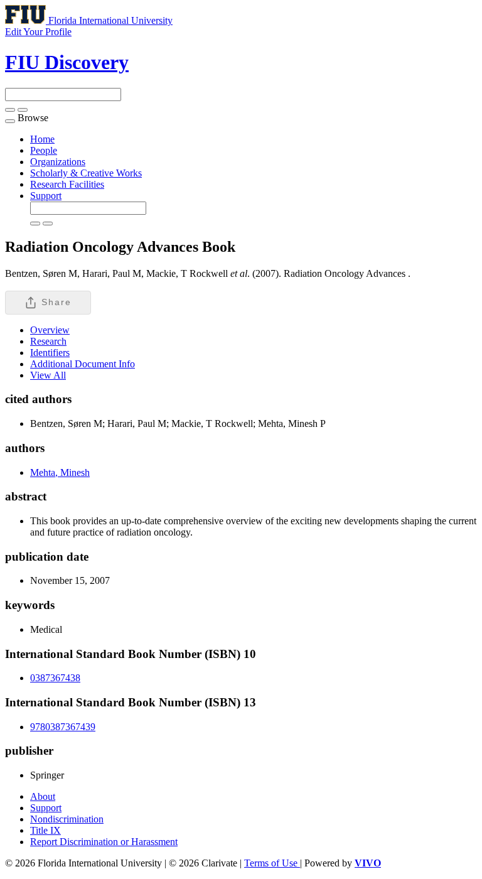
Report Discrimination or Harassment (104, 841)
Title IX (45, 830)
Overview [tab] (50, 330)
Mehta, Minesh (60, 472)
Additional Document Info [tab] (82, 364)
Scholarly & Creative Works (86, 173)
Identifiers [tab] (50, 352)
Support (46, 195)
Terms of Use (272, 863)
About (42, 796)
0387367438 (55, 677)
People (43, 150)
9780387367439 (62, 726)
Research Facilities (67, 184)
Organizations (57, 161)
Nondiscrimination (67, 819)
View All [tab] (48, 375)
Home (42, 139)
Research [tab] (48, 341)
